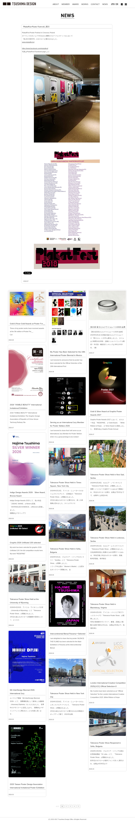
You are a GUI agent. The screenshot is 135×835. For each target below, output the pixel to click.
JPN (113, 4)
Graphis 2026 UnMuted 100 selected (25, 543)
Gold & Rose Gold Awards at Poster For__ (27, 324)
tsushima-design (19, 4)
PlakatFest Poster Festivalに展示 (36, 27)
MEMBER (66, 4)
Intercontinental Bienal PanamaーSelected (67, 634)
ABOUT (56, 4)
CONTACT (95, 4)
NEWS (105, 4)
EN (117, 4)
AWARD (75, 4)
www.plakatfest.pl (28, 42)
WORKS (84, 4)
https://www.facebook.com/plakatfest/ (35, 48)
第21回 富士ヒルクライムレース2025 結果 (107, 327)
